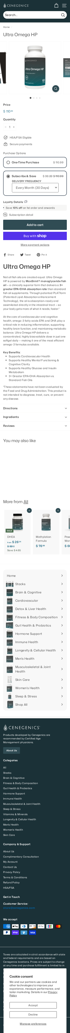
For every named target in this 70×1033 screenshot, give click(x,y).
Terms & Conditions (15, 877)
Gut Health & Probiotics (17, 788)
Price (6, 105)
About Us (11, 750)
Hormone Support (14, 793)
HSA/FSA (8, 887)
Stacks (7, 772)
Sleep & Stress (12, 809)
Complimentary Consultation (21, 856)
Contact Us (10, 867)
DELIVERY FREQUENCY (26, 181)
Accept (33, 1005)
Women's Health (13, 829)
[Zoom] (55, 88)
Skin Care (9, 835)
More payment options (35, 244)
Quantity (9, 119)
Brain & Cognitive (13, 778)
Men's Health (11, 824)
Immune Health (12, 798)
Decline (33, 1014)
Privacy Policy (11, 872)
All (26, 501)
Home (6, 27)
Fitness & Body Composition (20, 783)
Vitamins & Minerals (15, 814)
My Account (10, 861)
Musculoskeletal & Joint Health (22, 804)
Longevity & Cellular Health (19, 819)
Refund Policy (11, 882)
